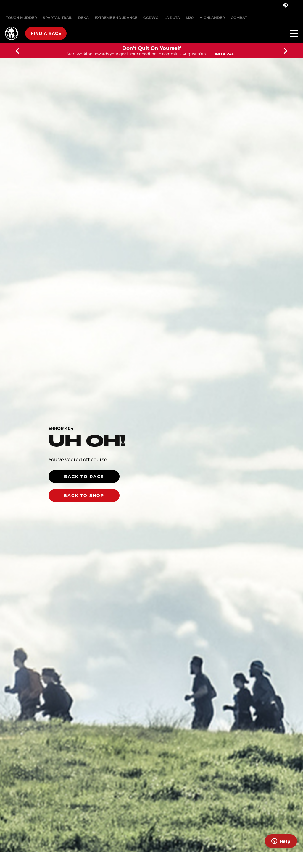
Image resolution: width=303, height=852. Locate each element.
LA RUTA (172, 17)
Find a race (46, 33)
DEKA (83, 17)
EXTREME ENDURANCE (116, 17)
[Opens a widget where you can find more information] (281, 841)
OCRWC (150, 17)
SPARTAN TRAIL (57, 17)
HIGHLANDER (212, 17)
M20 (190, 17)
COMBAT (239, 17)
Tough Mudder (21, 17)
